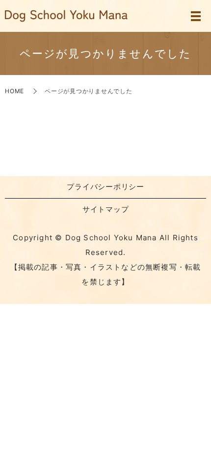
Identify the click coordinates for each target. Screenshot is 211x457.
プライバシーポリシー (105, 186)
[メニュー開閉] (196, 16)
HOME (14, 91)
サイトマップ (105, 209)
